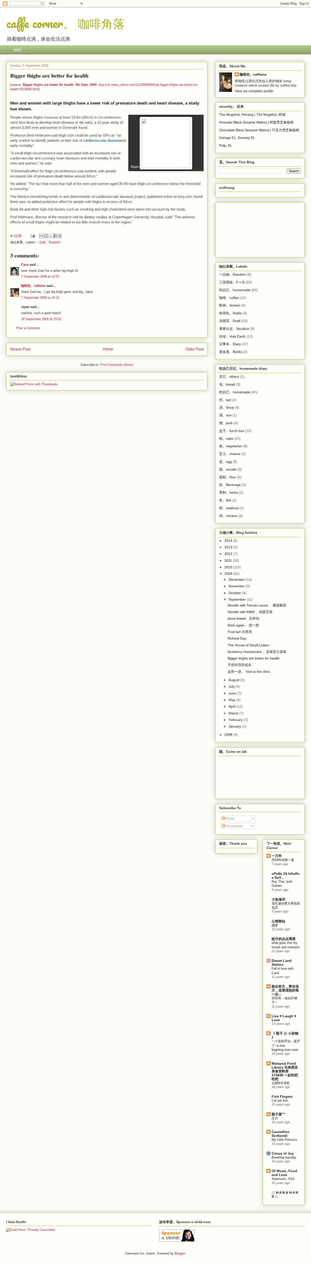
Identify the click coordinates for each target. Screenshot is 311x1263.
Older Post (194, 349)
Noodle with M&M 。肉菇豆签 (250, 612)
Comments (234, 826)
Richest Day (237, 638)
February (236, 720)
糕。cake (226, 438)
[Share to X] (50, 235)
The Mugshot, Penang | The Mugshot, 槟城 (252, 114)
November (237, 586)
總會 (275, 925)
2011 (229, 560)
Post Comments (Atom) (116, 365)
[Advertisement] (243, 228)
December (237, 579)
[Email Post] (32, 235)
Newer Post (20, 349)
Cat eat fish (280, 1100)
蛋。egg (225, 462)
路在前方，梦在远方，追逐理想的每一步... (285, 990)
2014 (229, 541)
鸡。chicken (228, 516)
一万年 (277, 856)
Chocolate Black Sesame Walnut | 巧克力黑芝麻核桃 (259, 130)
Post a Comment (28, 328)
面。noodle (227, 469)
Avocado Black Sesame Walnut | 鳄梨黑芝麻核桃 (256, 122)
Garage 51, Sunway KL (237, 138)
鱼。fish (225, 500)
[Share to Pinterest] (59, 235)
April (232, 706)
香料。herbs (228, 492)
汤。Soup (226, 407)
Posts (229, 818)
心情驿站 (278, 921)
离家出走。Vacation (234, 329)
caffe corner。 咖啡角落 (65, 23)
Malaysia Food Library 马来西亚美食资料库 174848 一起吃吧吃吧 (285, 1071)
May (232, 700)
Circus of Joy (283, 1153)
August (234, 680)
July (232, 686)
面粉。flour (227, 477)
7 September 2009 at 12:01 (40, 276)
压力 (275, 1118)
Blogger (179, 1253)
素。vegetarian (230, 446)
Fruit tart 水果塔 (240, 632)
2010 (229, 567)
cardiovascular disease (101, 140)
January (235, 726)
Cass (24, 264)
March (234, 713)
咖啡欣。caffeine (33, 286)
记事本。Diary (230, 344)
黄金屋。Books (230, 352)
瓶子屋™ (278, 1114)
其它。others (229, 376)
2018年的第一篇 (283, 860)
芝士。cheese (230, 454)
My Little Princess (284, 1139)
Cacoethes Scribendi (280, 1134)
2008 (229, 735)
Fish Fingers (282, 1096)
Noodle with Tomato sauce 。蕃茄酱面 (257, 605)
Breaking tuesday (284, 1157)
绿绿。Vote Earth (232, 336)
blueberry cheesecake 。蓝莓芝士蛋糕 (257, 652)
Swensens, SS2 (283, 1179)
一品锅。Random (48, 242)
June (233, 693)
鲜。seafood (228, 508)
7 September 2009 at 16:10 (40, 297)
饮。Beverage (230, 485)
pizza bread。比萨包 (243, 618)
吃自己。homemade (234, 290)
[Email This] (41, 235)
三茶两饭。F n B (231, 282)
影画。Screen (229, 305)
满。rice (225, 415)
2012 (229, 554)
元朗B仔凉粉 (281, 1083)
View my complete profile (254, 91)
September (238, 599)
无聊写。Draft (229, 321)
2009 (229, 574)
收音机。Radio (230, 313)
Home (18, 50)
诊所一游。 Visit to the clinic (249, 672)
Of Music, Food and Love (284, 1173)
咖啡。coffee (229, 298)
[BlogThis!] (45, 235)
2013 (229, 547)
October (235, 593)
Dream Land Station (282, 962)
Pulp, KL (225, 145)
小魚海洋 (278, 899)
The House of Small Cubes (248, 645)
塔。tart (225, 400)
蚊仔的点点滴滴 (283, 939)
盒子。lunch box (231, 431)
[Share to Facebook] (55, 235)
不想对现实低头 (239, 665)
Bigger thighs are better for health (253, 658)
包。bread (227, 384)
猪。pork (226, 423)
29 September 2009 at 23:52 (41, 319)
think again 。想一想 (243, 625)
